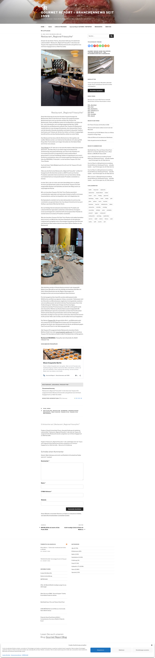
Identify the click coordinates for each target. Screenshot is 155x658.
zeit (105, 221)
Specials (74, 572)
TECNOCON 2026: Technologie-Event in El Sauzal (53, 559)
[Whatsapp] (100, 46)
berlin (90, 189)
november (91, 210)
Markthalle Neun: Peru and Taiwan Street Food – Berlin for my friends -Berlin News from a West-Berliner (100, 151)
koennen (91, 204)
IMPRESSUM (25, 655)
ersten (106, 192)
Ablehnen (121, 650)
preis (103, 210)
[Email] (103, 46)
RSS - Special (91, 115)
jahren (95, 201)
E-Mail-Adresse (46, 491)
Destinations (75, 557)
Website (43, 500)
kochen (105, 201)
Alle (73, 548)
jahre (90, 201)
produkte (109, 210)
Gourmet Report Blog (56, 637)
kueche (97, 204)
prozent (91, 213)
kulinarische (104, 204)
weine (90, 221)
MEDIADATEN (98, 26)
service (90, 218)
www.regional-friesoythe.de (49, 343)
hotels (106, 198)
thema (106, 218)
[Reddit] (97, 46)
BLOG (50, 26)
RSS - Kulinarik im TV (93, 110)
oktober (98, 210)
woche (100, 221)
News (49, 408)
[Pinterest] (94, 46)
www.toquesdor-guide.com (64, 332)
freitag (100, 195)
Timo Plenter (45, 147)
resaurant (46, 412)
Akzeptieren (100, 650)
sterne (101, 218)
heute (96, 198)
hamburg (91, 198)
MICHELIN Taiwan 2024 (99, 153)
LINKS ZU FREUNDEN (61, 26)
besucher (96, 189)
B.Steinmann (75, 551)
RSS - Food (90, 106)
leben (111, 204)
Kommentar (45, 461)
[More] (108, 46)
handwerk (64, 410)
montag (105, 207)
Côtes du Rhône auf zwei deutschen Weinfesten (100, 137)
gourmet (106, 195)
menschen (91, 207)
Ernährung (74, 560)
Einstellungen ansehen (142, 650)
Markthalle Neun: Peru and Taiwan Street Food (52, 602)
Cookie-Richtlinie (6, 655)
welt (95, 221)
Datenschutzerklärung (16, 655)
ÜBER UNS (108, 26)
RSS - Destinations (92, 108)
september (106, 216)
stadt (96, 218)
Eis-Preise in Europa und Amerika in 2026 (98, 124)
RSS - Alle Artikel (92, 105)
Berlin (73, 554)
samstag (99, 216)
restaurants (92, 216)
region (96, 213)
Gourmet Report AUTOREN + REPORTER (81, 26)
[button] (152, 645)
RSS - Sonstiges (92, 114)
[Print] (105, 46)
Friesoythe (56, 410)
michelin (98, 207)
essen (90, 195)
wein (111, 218)
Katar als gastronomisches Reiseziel (97, 140)
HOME (42, 26)
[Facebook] (89, 46)
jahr (111, 198)
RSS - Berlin (91, 112)
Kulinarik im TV (75, 566)
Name (43, 483)
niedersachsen (73, 410)
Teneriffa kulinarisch (48, 544)
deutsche (103, 189)
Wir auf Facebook (45, 30)
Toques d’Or (51, 320)
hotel (102, 198)
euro (95, 195)
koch (100, 201)
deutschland (47, 410)
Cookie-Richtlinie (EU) (46, 573)
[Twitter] (92, 46)
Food (44, 408)
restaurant (102, 213)
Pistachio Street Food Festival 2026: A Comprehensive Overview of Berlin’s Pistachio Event (52, 619)
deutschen (91, 192)
